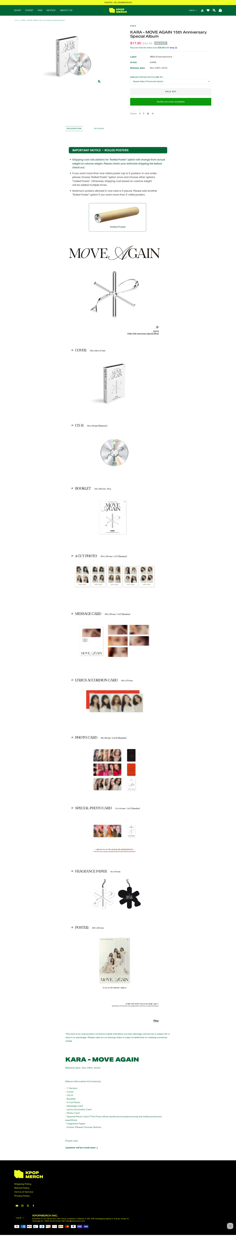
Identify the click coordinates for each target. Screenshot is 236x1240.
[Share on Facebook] (140, 114)
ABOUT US (66, 10)
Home (16, 20)
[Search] (214, 10)
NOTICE (51, 10)
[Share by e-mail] (152, 114)
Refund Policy (21, 1188)
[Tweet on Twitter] (148, 114)
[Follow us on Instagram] (22, 1206)
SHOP (17, 10)
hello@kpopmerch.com (75, 1221)
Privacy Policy (22, 1196)
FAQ (40, 10)
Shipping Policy (22, 1184)
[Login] (202, 10)
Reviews (99, 128)
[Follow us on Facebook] (33, 1206)
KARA (133, 26)
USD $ (191, 10)
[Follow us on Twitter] (28, 1205)
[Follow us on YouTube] (17, 1206)
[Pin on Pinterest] (143, 114)
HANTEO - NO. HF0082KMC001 (118, 2)
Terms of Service (23, 1192)
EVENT (29, 10)
